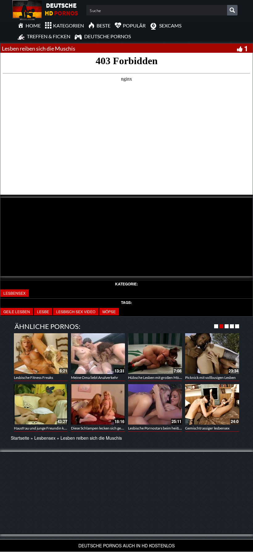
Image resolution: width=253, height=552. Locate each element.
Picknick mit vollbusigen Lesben (210, 377)
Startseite (20, 438)
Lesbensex (14, 293)
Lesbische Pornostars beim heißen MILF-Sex (163, 428)
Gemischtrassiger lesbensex (207, 428)
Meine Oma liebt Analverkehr (94, 377)
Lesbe (43, 311)
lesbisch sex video (75, 311)
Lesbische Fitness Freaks (33, 377)
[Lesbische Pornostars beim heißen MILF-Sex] (155, 404)
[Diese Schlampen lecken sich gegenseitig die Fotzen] (98, 404)
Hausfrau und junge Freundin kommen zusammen (54, 428)
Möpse (109, 311)
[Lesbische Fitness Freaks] (41, 353)
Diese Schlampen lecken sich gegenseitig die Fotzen (112, 428)
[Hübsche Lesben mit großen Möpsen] (155, 353)
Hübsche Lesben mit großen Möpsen (157, 377)
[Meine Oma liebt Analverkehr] (98, 353)
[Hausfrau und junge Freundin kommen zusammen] (41, 404)
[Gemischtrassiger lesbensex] (212, 404)
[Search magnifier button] (232, 10)
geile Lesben (16, 311)
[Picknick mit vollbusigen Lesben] (212, 353)
